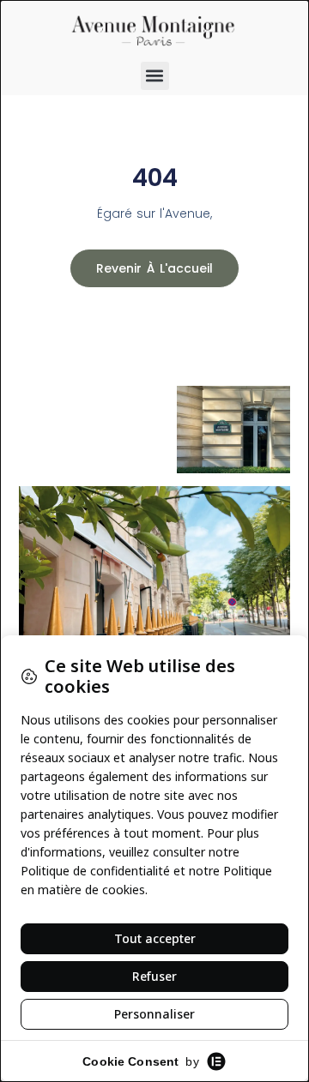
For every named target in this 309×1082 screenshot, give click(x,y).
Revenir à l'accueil (154, 268)
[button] (155, 76)
